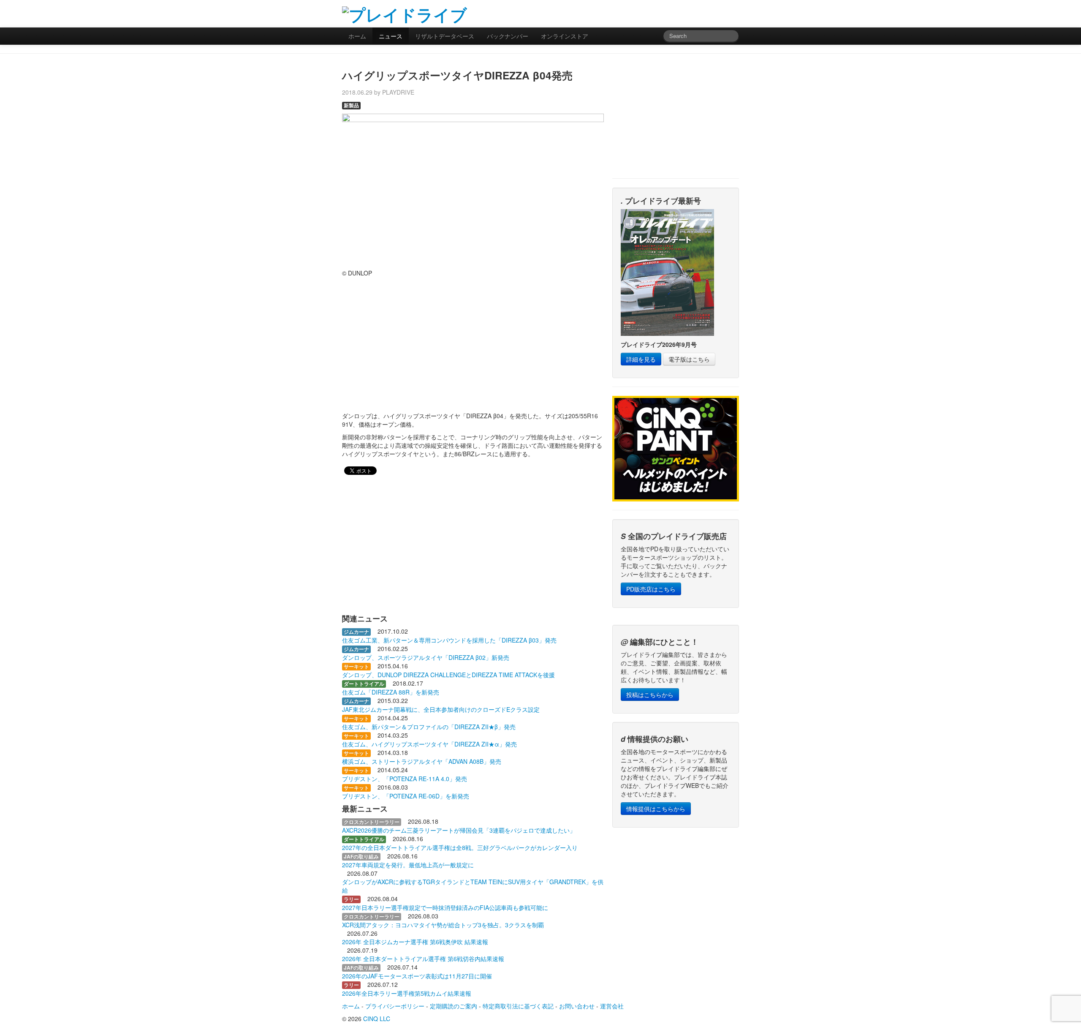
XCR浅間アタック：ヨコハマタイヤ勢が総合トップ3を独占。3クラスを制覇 (443, 925)
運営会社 (612, 1006)
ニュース (390, 36)
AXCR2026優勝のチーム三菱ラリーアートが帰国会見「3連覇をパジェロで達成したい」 (459, 830)
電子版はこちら (689, 359)
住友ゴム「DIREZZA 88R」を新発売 (390, 692)
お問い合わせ (577, 1006)
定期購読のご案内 (453, 1006)
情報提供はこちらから (655, 808)
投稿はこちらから (650, 694)
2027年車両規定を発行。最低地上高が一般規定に (408, 865)
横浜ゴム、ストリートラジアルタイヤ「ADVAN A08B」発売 (421, 761)
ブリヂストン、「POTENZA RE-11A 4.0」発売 (404, 778)
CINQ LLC (376, 1018)
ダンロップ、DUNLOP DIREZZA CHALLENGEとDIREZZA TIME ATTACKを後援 (448, 674)
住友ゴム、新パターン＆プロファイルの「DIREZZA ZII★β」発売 (429, 726)
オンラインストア (564, 36)
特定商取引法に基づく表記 (518, 1006)
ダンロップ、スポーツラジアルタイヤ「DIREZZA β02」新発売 (425, 657)
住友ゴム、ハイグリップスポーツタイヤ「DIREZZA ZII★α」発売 (429, 744)
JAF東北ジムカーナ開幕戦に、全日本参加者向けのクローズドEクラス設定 (441, 709)
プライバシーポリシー (394, 1006)
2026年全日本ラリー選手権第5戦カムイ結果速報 (406, 993)
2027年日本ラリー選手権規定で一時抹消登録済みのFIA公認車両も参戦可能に (445, 907)
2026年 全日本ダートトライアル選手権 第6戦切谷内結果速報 (423, 958)
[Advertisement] (640, 12)
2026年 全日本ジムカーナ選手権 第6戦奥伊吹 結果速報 (415, 941)
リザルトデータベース (444, 36)
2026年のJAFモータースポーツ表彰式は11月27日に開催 (417, 976)
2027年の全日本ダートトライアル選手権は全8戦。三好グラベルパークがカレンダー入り (460, 847)
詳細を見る (641, 359)
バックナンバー (507, 36)
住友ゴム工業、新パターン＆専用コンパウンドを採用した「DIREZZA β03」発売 (449, 640)
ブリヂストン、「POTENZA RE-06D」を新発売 (405, 796)
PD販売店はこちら (651, 589)
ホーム (357, 36)
